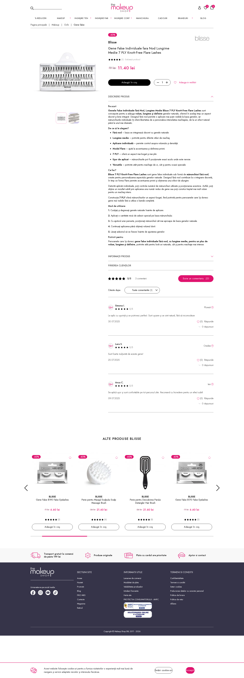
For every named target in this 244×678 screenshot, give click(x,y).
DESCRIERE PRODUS (118, 96)
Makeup (55, 24)
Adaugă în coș (129, 82)
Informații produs (119, 256)
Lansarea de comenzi (132, 578)
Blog (203, 18)
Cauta (48, 7)
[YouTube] (49, 593)
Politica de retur (176, 599)
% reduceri (41, 18)
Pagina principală (38, 24)
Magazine (81, 603)
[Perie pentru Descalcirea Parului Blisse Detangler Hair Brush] (145, 472)
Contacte (80, 599)
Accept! (190, 670)
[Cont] (198, 8)
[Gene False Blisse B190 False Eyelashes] (52, 472)
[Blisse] (202, 38)
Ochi (66, 24)
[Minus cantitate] (158, 82)
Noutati (80, 582)
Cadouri (162, 18)
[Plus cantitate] (167, 82)
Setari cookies (176, 586)
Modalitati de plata (131, 582)
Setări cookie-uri (163, 670)
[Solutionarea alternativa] (145, 605)
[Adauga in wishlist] (70, 457)
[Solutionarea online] (145, 614)
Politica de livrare (177, 595)
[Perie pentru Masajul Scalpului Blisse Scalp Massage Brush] (98, 472)
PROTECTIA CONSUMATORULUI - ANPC (141, 599)
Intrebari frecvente (131, 591)
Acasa (79, 578)
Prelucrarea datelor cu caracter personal (187, 591)
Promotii (80, 586)
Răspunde (208, 321)
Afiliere (173, 603)
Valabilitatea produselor (133, 586)
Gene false (79, 24)
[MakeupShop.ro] (122, 8)
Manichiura (142, 18)
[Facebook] (34, 593)
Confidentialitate (176, 578)
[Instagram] (41, 593)
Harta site (127, 595)
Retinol (80, 608)
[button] (26, 488)
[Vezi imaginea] (67, 73)
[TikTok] (56, 593)
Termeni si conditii (177, 582)
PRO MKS (81, 595)
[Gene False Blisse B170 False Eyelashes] (191, 472)
